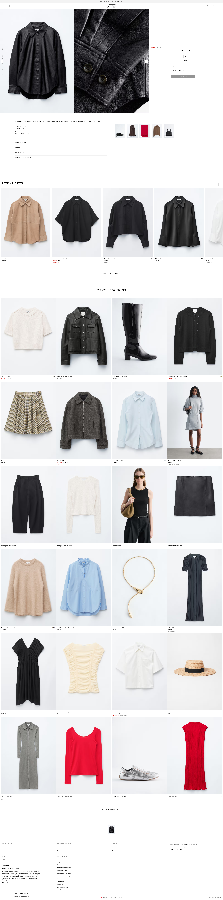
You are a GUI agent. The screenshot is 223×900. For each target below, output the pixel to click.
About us (114, 848)
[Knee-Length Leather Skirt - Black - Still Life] (194, 504)
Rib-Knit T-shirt (5, 376)
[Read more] (111, 1)
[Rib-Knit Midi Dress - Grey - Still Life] (28, 755)
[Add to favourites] (198, 76)
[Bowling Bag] (169, 131)
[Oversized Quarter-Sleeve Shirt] (76, 222)
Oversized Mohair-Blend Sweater (9, 627)
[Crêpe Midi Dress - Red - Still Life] (194, 755)
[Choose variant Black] (186, 56)
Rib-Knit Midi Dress (173, 627)
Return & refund (61, 853)
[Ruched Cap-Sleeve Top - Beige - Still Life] (83, 671)
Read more (5, 882)
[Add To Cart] (129, 136)
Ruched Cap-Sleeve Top (63, 712)
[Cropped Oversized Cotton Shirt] (128, 222)
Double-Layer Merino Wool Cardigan (177, 376)
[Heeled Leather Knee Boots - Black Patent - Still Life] (139, 336)
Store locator (5, 850)
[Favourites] (213, 6)
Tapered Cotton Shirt (118, 460)
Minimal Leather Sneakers (119, 796)
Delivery (59, 850)
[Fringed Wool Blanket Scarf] (144, 131)
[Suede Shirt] (25, 222)
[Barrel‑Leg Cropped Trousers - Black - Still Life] (28, 504)
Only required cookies (22, 893)
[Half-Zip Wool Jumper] (157, 131)
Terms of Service (61, 884)
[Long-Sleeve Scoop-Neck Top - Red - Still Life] (83, 755)
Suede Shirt (5, 258)
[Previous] (2, 61)
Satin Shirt (158, 258)
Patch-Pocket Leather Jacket (64, 376)
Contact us (4, 848)
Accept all (21, 889)
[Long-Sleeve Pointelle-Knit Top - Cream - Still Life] (83, 504)
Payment (59, 848)
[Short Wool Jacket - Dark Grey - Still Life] (83, 420)
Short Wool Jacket (61, 460)
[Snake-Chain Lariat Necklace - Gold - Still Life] (139, 587)
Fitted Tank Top (117, 545)
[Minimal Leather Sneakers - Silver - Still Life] (139, 755)
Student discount (61, 864)
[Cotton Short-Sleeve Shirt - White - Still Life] (139, 671)
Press (3, 859)
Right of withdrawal (62, 856)
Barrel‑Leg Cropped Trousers (8, 545)
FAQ (58, 859)
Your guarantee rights (62, 887)
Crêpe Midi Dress (172, 796)
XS (173, 66)
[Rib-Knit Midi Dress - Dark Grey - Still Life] (194, 587)
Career (3, 856)
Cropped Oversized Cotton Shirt (112, 258)
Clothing (2, 72)
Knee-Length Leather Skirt (175, 545)
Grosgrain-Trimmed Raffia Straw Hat (178, 712)
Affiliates (4, 853)
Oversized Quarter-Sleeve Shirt (61, 258)
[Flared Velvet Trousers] (132, 131)
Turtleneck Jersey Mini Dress (175, 460)
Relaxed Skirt (4, 460)
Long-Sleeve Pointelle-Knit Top (65, 545)
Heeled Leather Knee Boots (120, 376)
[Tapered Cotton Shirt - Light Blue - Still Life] (139, 420)
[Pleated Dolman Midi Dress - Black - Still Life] (28, 671)
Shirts (2, 50)
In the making (115, 850)
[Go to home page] (111, 6)
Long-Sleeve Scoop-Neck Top (64, 796)
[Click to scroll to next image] (219, 184)
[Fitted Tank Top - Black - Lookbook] (139, 504)
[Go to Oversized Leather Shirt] (111, 829)
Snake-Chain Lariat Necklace (120, 627)
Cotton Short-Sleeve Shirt (119, 712)
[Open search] (9, 6)
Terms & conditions (62, 870)
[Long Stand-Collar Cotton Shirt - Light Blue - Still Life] (83, 587)
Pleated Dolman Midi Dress (8, 712)
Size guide (181, 70)
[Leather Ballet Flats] (120, 131)
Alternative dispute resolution (64, 867)
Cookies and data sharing (63, 876)
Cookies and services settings (21, 896)
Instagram (6, 865)
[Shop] (3, 6)
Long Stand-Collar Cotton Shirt (65, 627)
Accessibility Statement (63, 889)
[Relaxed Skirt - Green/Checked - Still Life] (28, 420)
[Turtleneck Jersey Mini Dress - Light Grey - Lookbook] (194, 420)
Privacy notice (60, 881)
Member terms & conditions (64, 873)
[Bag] (220, 6)
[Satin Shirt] (179, 222)
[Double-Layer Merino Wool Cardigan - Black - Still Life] (194, 336)
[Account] (207, 6)
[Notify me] (116, 136)
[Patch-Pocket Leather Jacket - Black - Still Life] (83, 336)
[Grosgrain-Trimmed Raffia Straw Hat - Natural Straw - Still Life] (194, 671)
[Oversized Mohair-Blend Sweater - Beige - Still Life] (28, 587)
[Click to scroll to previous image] (216, 184)
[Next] (146, 61)
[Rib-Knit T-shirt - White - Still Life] (28, 336)
